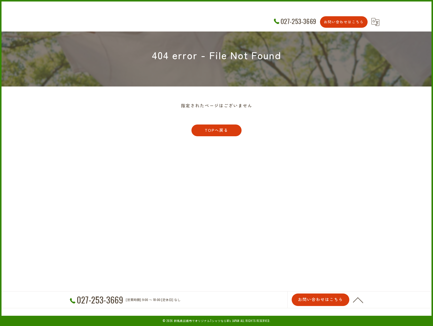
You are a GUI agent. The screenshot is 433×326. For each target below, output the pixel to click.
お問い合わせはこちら (344, 21)
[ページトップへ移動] (358, 300)
